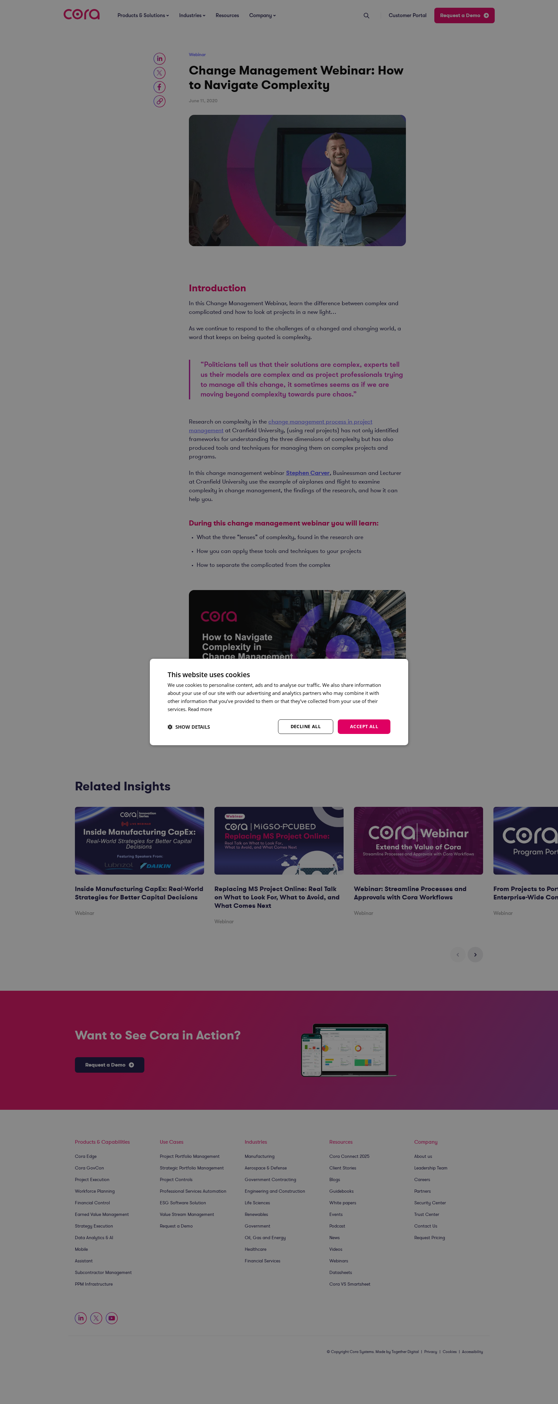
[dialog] (279, 702)
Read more (200, 709)
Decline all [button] (306, 726)
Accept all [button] (364, 726)
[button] (189, 726)
